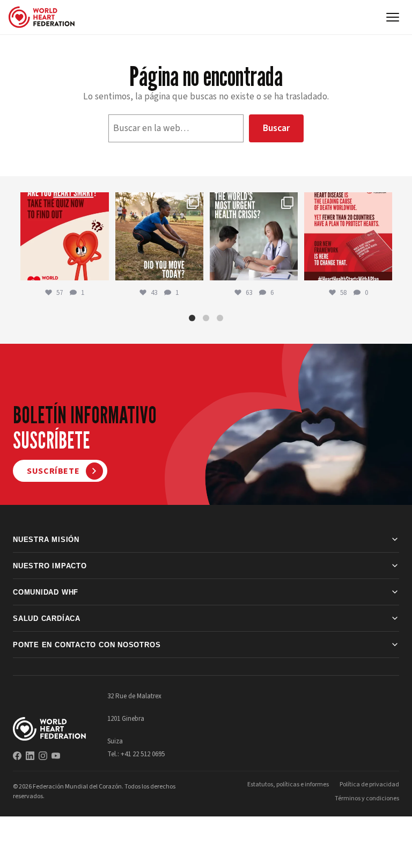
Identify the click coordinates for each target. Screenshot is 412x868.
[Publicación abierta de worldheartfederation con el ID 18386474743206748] (348, 236)
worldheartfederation (64, 201)
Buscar (276, 128)
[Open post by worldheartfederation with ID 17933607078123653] (64, 236)
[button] (192, 318)
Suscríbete (53, 471)
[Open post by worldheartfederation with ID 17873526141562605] (159, 236)
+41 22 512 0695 (143, 754)
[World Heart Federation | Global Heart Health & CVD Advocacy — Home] (42, 17)
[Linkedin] (30, 755)
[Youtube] (56, 755)
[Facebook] (17, 755)
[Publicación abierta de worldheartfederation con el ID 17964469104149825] (254, 236)
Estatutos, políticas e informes (288, 784)
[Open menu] (392, 17)
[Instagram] (43, 755)
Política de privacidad (369, 784)
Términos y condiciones (367, 798)
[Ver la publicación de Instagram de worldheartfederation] (99, 270)
